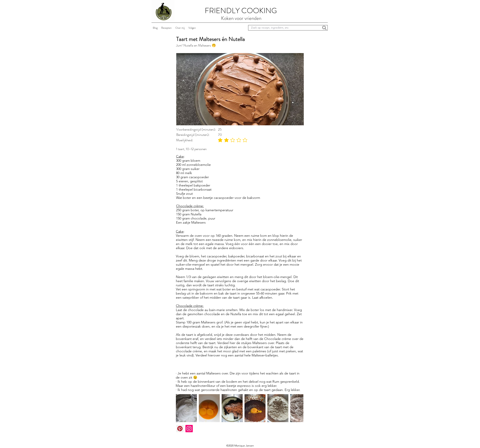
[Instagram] (189, 428)
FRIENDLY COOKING (241, 10)
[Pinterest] (180, 428)
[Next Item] (297, 408)
